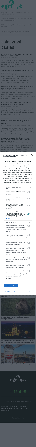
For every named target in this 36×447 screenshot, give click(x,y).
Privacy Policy (28, 292)
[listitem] (18, 188)
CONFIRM (10, 285)
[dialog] (18, 223)
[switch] (28, 192)
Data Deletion (8, 292)
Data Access (18, 292)
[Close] (32, 155)
